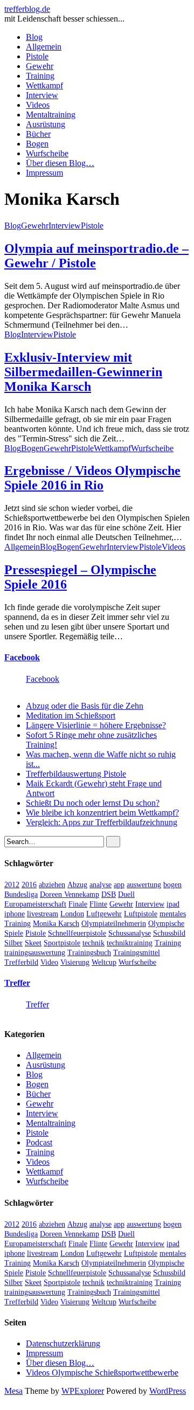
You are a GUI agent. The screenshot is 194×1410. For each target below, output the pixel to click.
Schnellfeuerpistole (77, 933)
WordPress (167, 1390)
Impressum (44, 172)
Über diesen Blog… (60, 163)
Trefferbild (21, 962)
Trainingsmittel (136, 953)
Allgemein (43, 46)
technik (93, 943)
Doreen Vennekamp (69, 894)
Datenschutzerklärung (63, 1343)
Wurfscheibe (47, 153)
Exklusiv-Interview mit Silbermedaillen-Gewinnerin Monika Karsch (83, 371)
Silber (13, 943)
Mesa (13, 1390)
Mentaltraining (50, 114)
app (119, 885)
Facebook (22, 657)
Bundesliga (21, 894)
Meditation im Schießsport (70, 715)
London (72, 914)
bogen (172, 885)
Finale (77, 904)
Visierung (74, 962)
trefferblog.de (27, 8)
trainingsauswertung (34, 953)
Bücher (38, 134)
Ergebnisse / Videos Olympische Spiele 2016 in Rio (92, 478)
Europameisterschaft (35, 904)
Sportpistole (62, 943)
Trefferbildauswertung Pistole (76, 773)
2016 (29, 885)
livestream (42, 914)
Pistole (37, 56)
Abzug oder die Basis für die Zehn (84, 705)
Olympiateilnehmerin (113, 924)
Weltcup (104, 962)
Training (40, 75)
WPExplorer (82, 1390)
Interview (42, 95)
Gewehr (39, 66)
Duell (126, 894)
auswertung (144, 885)
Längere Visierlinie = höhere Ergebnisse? (96, 725)
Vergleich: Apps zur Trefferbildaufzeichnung (101, 822)
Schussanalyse (129, 933)
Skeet (33, 943)
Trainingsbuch (89, 953)
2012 (11, 885)
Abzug (77, 885)
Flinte (98, 904)
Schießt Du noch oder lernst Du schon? (93, 802)
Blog (34, 37)
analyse (100, 885)
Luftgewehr (104, 914)
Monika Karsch (56, 924)
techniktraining (130, 943)
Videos (38, 104)
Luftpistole (140, 914)
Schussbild (169, 933)
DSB (108, 894)
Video (49, 962)
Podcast (39, 1142)
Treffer (17, 982)
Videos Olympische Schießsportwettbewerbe (102, 1372)
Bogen (37, 143)
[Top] (7, 1400)
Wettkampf (44, 85)
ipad (173, 904)
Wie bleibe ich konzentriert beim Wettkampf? (102, 812)
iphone (14, 914)
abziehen (52, 885)
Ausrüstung (45, 124)
